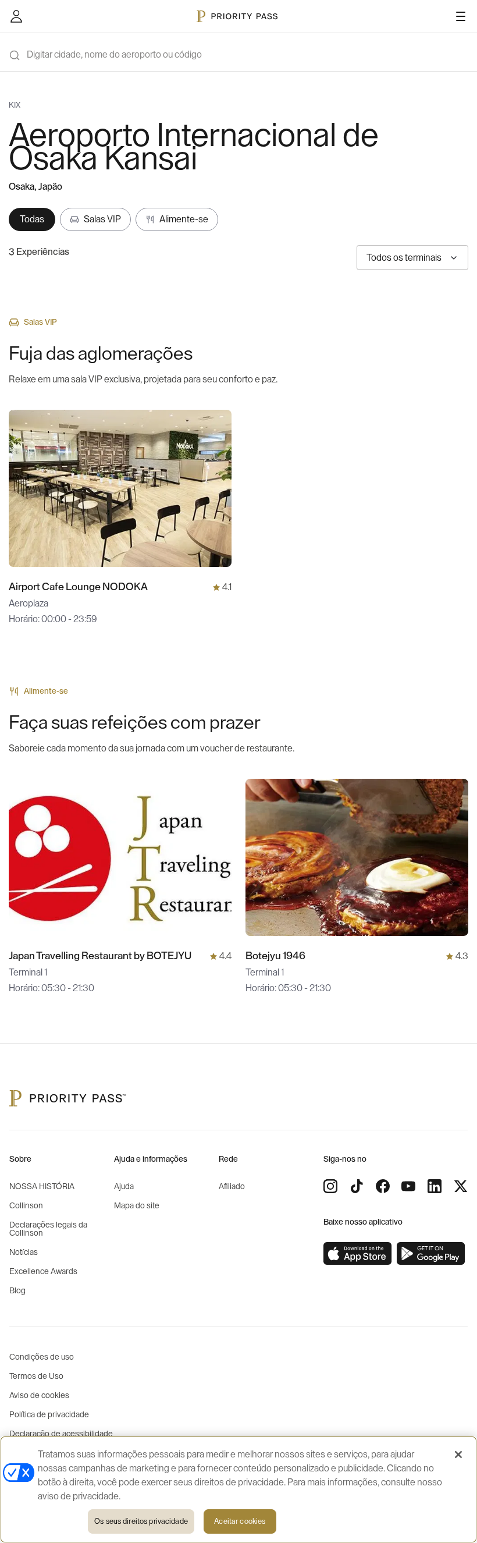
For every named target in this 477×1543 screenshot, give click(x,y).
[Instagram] (330, 1186)
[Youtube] (408, 1186)
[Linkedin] (435, 1186)
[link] (357, 1253)
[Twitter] (461, 1186)
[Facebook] (383, 1186)
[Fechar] (458, 1454)
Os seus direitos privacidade (141, 1521)
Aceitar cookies (239, 1521)
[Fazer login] (16, 16)
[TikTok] (357, 1186)
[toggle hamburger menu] (461, 16)
